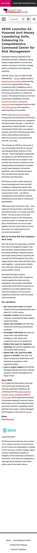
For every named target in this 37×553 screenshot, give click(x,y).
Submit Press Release (18, 545)
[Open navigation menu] (4, 19)
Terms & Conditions (18, 549)
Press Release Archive (22, 540)
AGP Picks (5, 3)
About (8, 540)
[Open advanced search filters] (28, 19)
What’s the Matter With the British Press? (19, 3)
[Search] (23, 19)
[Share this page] (33, 19)
